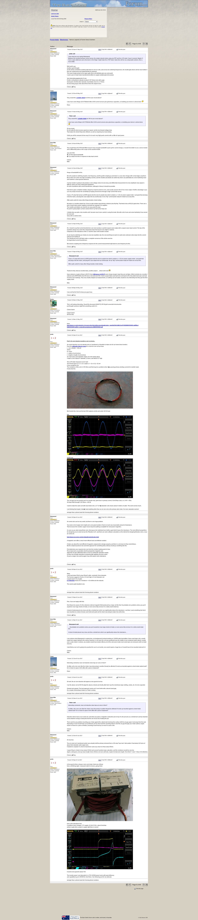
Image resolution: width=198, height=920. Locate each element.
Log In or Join (55, 13)
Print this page (139, 888)
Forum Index (54, 39)
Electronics (64, 39)
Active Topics (54, 16)
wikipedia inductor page (79, 346)
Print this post (121, 49)
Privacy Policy (88, 18)
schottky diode (80, 97)
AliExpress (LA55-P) (99, 274)
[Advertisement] (127, 22)
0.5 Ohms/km (71, 580)
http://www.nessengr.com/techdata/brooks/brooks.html (83, 537)
